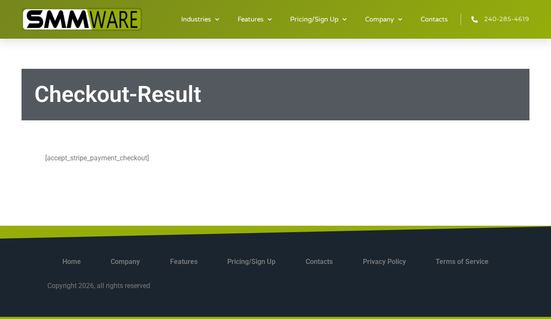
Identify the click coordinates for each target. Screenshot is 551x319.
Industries (196, 19)
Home (71, 262)
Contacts (434, 19)
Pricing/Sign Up (314, 19)
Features (250, 19)
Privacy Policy (384, 262)
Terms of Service (462, 262)
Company (379, 19)
